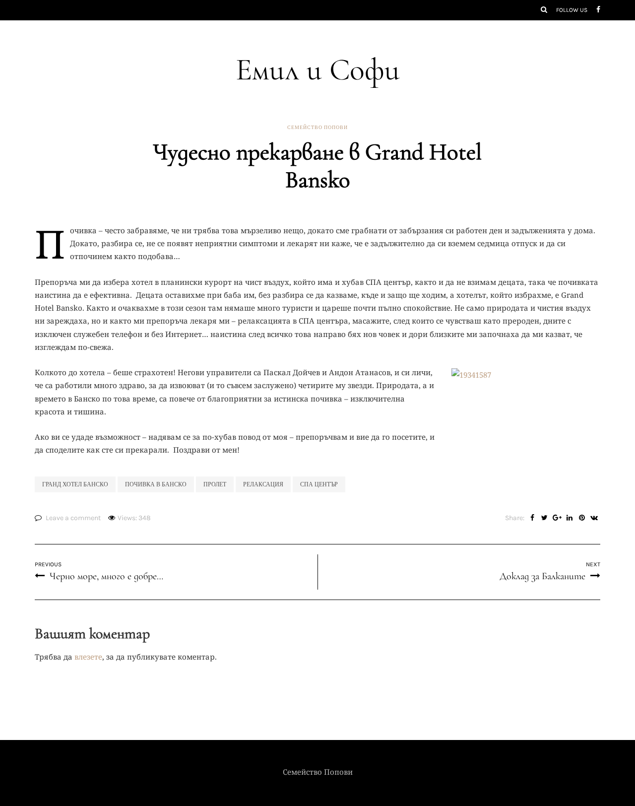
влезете (88, 657)
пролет (214, 484)
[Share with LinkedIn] (569, 518)
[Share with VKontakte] (594, 518)
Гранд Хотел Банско (75, 484)
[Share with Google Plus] (557, 518)
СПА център (319, 484)
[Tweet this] (544, 518)
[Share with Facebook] (532, 518)
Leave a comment (73, 518)
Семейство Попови (317, 128)
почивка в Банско (156, 484)
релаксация (263, 484)
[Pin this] (581, 518)
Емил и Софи (318, 69)
